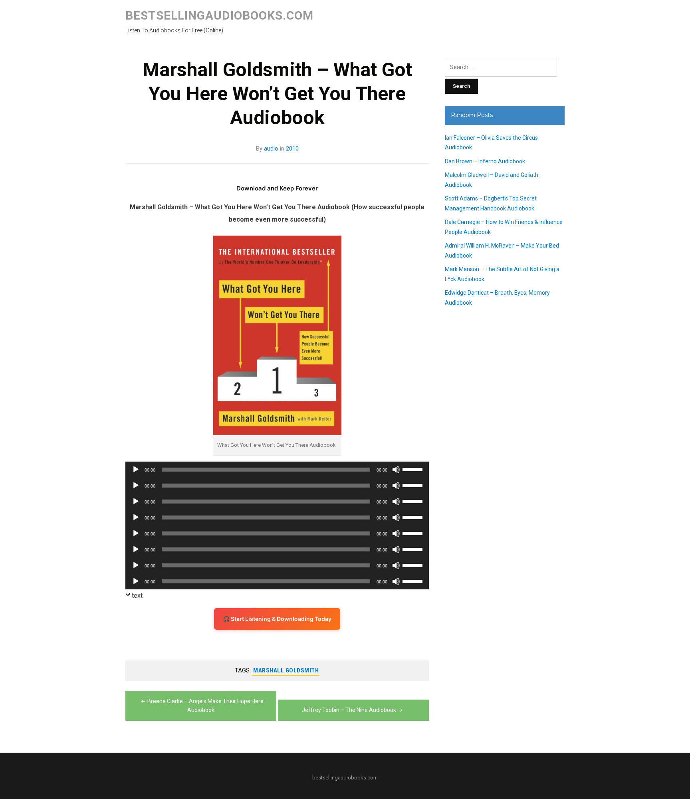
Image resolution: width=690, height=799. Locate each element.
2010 (292, 148)
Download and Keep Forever (277, 188)
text (137, 595)
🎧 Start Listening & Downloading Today (277, 618)
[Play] (136, 470)
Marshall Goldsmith (286, 670)
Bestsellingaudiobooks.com (219, 15)
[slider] (413, 469)
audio (271, 148)
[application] (277, 470)
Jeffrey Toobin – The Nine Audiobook (349, 710)
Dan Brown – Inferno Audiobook (485, 161)
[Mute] (396, 470)
